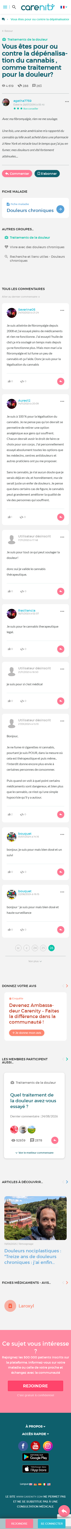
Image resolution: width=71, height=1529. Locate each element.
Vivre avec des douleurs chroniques (37, 247)
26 (51, 948)
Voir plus (33, 961)
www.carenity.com (29, 1496)
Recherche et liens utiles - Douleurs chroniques (37, 259)
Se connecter (52, 1523)
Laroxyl (26, 1306)
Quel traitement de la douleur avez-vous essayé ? (33, 1100)
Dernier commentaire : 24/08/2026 (34, 1116)
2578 (38, 1140)
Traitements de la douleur (27, 39)
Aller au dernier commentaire (20, 296)
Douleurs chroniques (30, 210)
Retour (8, 30)
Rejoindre (35, 1386)
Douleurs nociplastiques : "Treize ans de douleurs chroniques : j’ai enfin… (32, 1256)
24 (35, 948)
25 (43, 948)
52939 (20, 1140)
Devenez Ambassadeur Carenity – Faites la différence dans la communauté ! (34, 1013)
